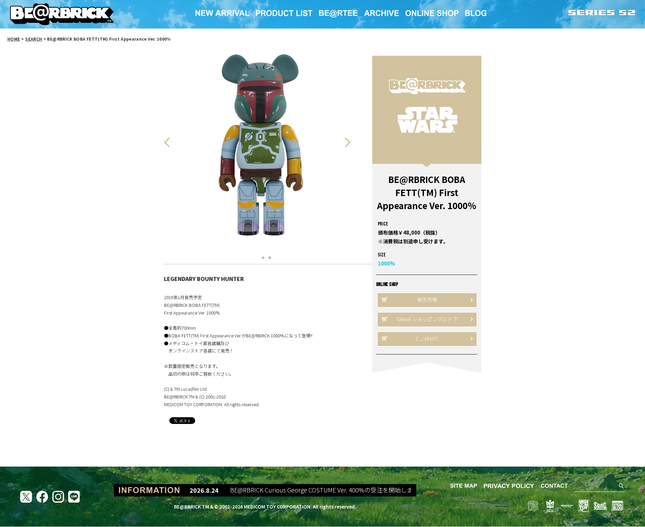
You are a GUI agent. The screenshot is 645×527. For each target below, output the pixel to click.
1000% (386, 263)
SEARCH (33, 39)
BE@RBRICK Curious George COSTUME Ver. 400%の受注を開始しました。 (322, 490)
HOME (13, 39)
